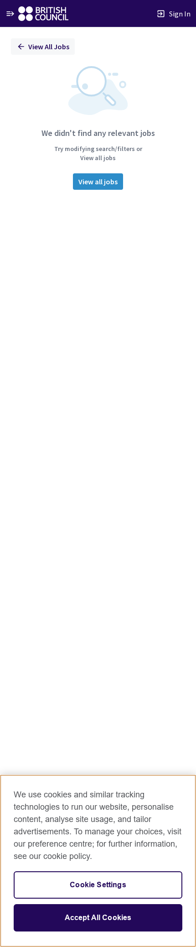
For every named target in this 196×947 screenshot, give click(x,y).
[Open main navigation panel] (10, 13)
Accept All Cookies (98, 917)
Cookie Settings (98, 884)
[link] (43, 14)
